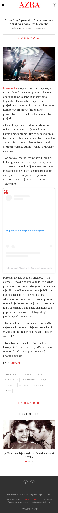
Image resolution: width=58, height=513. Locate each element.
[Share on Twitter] (22, 38)
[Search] (49, 4)
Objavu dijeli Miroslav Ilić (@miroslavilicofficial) (29, 268)
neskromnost (29, 380)
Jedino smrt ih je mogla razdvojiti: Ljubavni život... (29, 455)
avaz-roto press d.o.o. (33, 499)
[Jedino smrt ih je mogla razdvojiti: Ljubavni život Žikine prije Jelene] (29, 434)
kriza (39, 374)
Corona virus (11, 374)
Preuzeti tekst (24, 28)
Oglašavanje (36, 494)
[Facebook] (25, 482)
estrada (27, 374)
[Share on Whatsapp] (31, 38)
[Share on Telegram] (34, 38)
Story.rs (15, 362)
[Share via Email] (38, 38)
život (8, 391)
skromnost (38, 385)
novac (44, 380)
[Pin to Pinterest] (25, 38)
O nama (47, 494)
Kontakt (24, 494)
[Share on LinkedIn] (28, 38)
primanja (23, 385)
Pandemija (9, 385)
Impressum (12, 494)
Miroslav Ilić (10, 88)
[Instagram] (32, 482)
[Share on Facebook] (18, 38)
